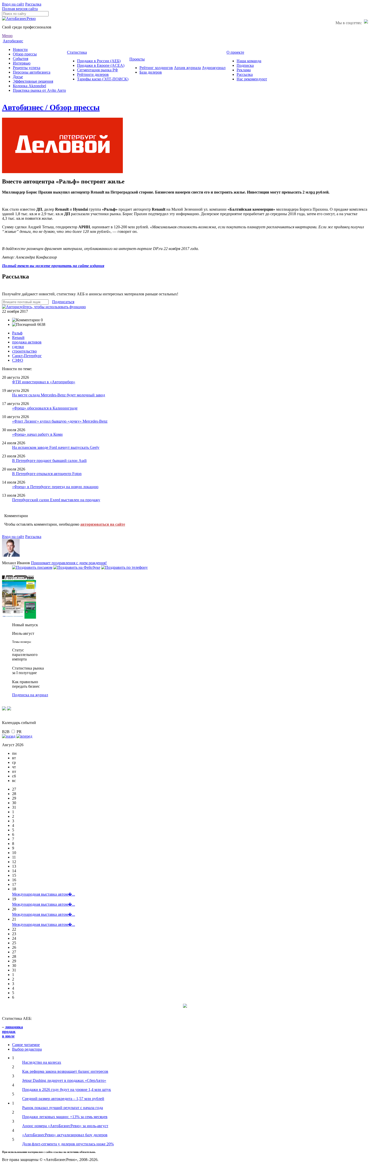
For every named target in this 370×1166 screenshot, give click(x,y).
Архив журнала (187, 68)
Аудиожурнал (214, 68)
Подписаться (63, 302)
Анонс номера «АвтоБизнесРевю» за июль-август (65, 1126)
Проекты (137, 59)
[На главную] (19, 18)
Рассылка (33, 4)
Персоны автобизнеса (31, 72)
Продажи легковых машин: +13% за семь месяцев (64, 1117)
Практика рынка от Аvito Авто (39, 90)
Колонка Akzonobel (29, 86)
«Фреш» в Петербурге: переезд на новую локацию (55, 487)
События (20, 58)
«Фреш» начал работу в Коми (37, 434)
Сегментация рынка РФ (97, 70)
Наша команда (249, 61)
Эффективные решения (33, 81)
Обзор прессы (25, 54)
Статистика (77, 52)
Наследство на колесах (41, 1062)
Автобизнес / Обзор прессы (51, 107)
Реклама (244, 70)
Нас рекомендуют (252, 79)
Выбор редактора (27, 1049)
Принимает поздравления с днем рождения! (69, 563)
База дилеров (150, 72)
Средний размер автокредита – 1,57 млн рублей (63, 1098)
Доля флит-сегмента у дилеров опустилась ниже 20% (68, 1144)
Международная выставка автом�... (43, 894)
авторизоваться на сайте (102, 524)
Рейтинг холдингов (156, 68)
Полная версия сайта (20, 9)
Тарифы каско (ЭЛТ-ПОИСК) (102, 79)
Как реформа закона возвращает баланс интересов (65, 1071)
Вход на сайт (13, 4)
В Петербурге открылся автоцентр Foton (47, 473)
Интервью (21, 63)
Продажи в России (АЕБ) (99, 61)
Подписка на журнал (30, 695)
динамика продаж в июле (12, 1031)
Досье (18, 77)
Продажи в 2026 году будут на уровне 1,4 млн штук (66, 1089)
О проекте (235, 52)
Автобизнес (13, 41)
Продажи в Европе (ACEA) (100, 65)
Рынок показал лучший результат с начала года (62, 1108)
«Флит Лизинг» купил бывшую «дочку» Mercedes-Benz (59, 421)
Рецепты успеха (26, 68)
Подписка (245, 65)
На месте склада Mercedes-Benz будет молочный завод (58, 395)
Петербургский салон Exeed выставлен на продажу (56, 500)
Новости (20, 49)
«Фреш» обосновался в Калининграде (45, 408)
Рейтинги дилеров (93, 74)
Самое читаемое (26, 1045)
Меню (7, 36)
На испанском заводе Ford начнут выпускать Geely (55, 447)
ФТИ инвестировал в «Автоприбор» (43, 382)
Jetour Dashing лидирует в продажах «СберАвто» (64, 1080)
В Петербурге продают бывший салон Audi (49, 460)
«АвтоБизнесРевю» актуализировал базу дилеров (64, 1135)
